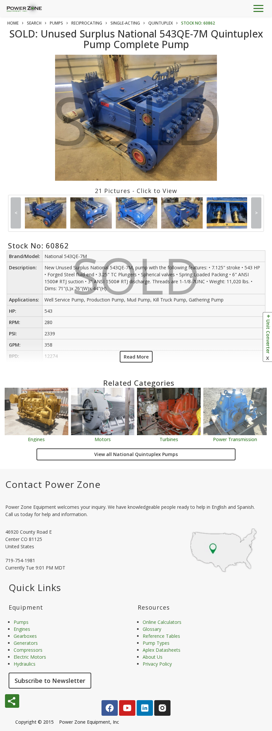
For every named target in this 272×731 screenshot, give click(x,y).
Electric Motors (30, 657)
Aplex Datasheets (161, 650)
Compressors (28, 650)
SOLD (137, 126)
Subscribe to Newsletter (50, 681)
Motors (103, 439)
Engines (36, 439)
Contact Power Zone (53, 484)
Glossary (152, 629)
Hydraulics (24, 664)
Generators (26, 643)
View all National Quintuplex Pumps (136, 454)
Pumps (21, 622)
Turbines (169, 439)
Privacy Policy (157, 664)
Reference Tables (161, 636)
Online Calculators (162, 622)
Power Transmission (235, 439)
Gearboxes (25, 636)
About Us (153, 657)
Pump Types (156, 643)
